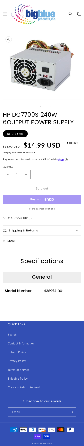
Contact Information (21, 343)
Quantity (8, 166)
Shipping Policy (18, 378)
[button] (5, 14)
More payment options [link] (42, 208)
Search (12, 334)
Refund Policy (17, 352)
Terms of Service (18, 369)
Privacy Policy (17, 361)
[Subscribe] (71, 411)
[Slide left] (33, 106)
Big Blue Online (46, 443)
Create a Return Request (24, 387)
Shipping (7, 152)
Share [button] (11, 241)
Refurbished (15, 133)
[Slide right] (50, 106)
